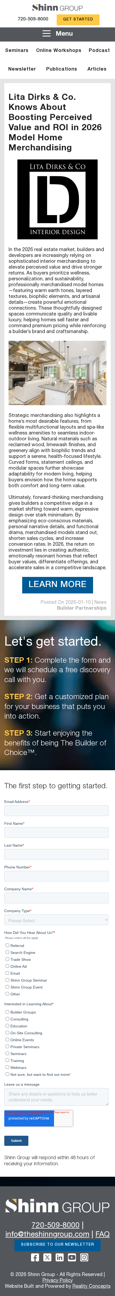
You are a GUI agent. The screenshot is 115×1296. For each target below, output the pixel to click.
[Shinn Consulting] (57, 8)
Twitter (47, 1257)
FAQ (102, 1235)
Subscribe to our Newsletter (57, 1245)
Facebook (35, 1257)
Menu (63, 34)
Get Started (78, 20)
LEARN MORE (58, 585)
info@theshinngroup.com (47, 1235)
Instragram (84, 1257)
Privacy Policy (58, 1280)
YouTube (72, 1257)
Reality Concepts (91, 1286)
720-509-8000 (33, 19)
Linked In (60, 1257)
